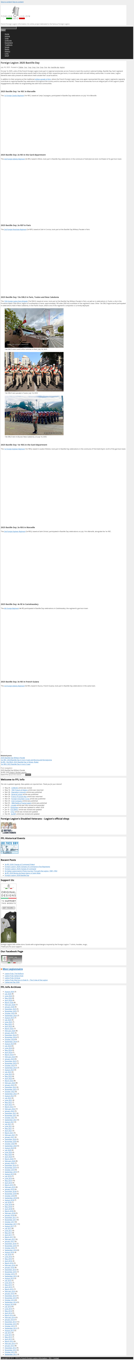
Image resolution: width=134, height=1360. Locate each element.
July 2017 (8, 1228)
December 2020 (10, 1139)
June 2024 (8, 1048)
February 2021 (10, 1135)
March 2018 (9, 1211)
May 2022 (8, 1102)
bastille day (55, 67)
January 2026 (9, 1007)
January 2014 (9, 1320)
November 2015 (10, 1272)
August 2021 (9, 1122)
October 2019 (10, 1170)
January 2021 (9, 1137)
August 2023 (9, 1070)
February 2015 (10, 1291)
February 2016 (10, 1265)
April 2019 (8, 1183)
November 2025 (10, 1011)
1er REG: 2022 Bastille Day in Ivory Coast (15, 764)
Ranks (7, 49)
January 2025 (9, 1033)
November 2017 (10, 1220)
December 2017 (10, 1217)
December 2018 (10, 1191)
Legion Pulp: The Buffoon (14, 973)
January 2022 (9, 1111)
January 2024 (9, 1059)
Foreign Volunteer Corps (20, 799)
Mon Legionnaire (13, 969)
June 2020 (8, 1152)
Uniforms (8, 40)
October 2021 (10, 1118)
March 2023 (9, 1081)
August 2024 (9, 1044)
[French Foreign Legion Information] (15, 18)
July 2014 (8, 1307)
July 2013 (8, 1333)
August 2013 (9, 1330)
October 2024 (10, 1039)
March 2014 (9, 1315)
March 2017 (9, 1237)
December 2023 (10, 1061)
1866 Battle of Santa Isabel (21, 803)
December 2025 (10, 1009)
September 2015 (11, 1276)
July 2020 (8, 1150)
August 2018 (9, 1200)
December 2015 (10, 1270)
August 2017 (9, 1226)
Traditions (8, 45)
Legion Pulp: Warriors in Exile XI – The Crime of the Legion (26, 980)
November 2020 (10, 1141)
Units (7, 38)
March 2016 (9, 1263)
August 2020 (9, 1148)
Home (7, 34)
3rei (45, 67)
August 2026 (9, 992)
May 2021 (8, 1128)
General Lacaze (16, 794)
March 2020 (9, 1159)
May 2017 (8, 1233)
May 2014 (8, 1311)
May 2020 (8, 1154)
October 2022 (10, 1091)
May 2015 (8, 1285)
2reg (34, 67)
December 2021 (10, 1113)
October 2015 (10, 1274)
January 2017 (9, 1241)
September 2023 (11, 1068)
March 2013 (9, 1341)
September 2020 (11, 1146)
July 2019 (8, 1176)
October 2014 (10, 1300)
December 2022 (10, 1087)
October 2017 (10, 1222)
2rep (41, 67)
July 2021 (8, 1124)
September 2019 (11, 1172)
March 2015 (9, 1289)
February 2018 (10, 1213)
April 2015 (8, 1287)
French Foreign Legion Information (34, 1358)
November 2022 (10, 1089)
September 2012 (11, 1354)
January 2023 (9, 1085)
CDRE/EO (14, 788)
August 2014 (9, 1304)
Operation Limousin (18, 792)
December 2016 (10, 1244)
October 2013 (10, 1326)
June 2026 (8, 996)
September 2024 (11, 1042)
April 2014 (8, 1313)
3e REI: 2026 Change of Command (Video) (20, 864)
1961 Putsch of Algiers (19, 790)
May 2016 (8, 1259)
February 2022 (10, 1109)
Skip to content (6, 2)
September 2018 (11, 1198)
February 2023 (10, 1083)
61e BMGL (14, 809)
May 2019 (8, 1181)
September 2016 (11, 1250)
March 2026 (9, 1002)
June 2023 (8, 1074)
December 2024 (10, 1035)
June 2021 (8, 1126)
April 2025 (8, 1026)
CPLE (12, 812)
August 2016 (9, 1252)
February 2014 (10, 1317)
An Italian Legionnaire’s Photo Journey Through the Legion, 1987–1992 (31, 871)
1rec (25, 67)
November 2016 (10, 1246)
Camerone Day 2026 (12, 982)
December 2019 (10, 1165)
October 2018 (10, 1196)
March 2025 (9, 1028)
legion (62, 67)
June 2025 (8, 1022)
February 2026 (10, 1005)
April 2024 (8, 1052)
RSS (50, 1358)
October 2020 (10, 1144)
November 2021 (10, 1115)
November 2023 (10, 1063)
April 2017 (8, 1235)
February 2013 (10, 1343)
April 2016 (8, 1261)
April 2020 (8, 1157)
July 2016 (8, 1254)
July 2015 (8, 1280)
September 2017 (11, 1224)
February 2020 (10, 1161)
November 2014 (10, 1298)
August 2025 (9, 1018)
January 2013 (9, 1346)
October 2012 (10, 1352)
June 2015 (8, 1283)
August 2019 (9, 1174)
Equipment (9, 43)
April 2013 (8, 1339)
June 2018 (8, 1204)
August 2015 (9, 1278)
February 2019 (10, 1187)
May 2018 (8, 1207)
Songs (7, 47)
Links (7, 54)
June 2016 (8, 1257)
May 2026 (8, 998)
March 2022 (9, 1107)
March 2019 (9, 1185)
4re (49, 67)
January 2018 (9, 1215)
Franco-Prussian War (19, 796)
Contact (56, 1358)
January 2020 (9, 1163)
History (7, 51)
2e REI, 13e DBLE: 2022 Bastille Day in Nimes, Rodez (20, 762)
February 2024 (10, 1057)
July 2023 (8, 1072)
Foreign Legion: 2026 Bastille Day (17, 875)
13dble (20, 67)
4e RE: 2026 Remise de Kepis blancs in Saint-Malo (23, 873)
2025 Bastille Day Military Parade (13, 758)
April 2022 (8, 1105)
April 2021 (8, 1131)
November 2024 (10, 1037)
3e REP (13, 814)
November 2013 (10, 1324)
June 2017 (8, 1230)
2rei (37, 67)
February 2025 (10, 1031)
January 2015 (9, 1293)
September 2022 (11, 1094)
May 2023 (8, 1076)
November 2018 (10, 1194)
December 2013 (10, 1322)
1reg (29, 67)
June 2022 (8, 1100)
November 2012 (10, 1350)
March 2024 (9, 1055)
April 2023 (8, 1078)
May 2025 (8, 1024)
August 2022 (9, 1096)
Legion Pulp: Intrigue (12, 978)
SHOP (7, 56)
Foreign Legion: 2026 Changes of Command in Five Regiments (27, 867)
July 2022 (8, 1098)
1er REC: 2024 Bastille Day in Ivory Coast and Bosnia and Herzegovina (26, 760)
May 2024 (8, 1050)
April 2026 (8, 1000)
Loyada (13, 805)
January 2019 (9, 1189)
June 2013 (8, 1335)
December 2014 (10, 1296)
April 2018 (8, 1209)
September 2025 (11, 1015)
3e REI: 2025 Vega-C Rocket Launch (13, 772)
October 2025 (10, 1013)
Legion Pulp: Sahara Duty (14, 976)
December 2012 (10, 1348)
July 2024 (8, 1046)
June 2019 (8, 1178)
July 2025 (8, 1020)
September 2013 (11, 1328)
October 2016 (10, 1248)
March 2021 (9, 1133)
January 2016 (9, 1267)
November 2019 (10, 1167)
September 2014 (11, 1302)
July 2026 (8, 994)
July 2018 (8, 1202)
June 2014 (8, 1309)
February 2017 (10, 1239)
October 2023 (10, 1065)
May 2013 (8, 1337)
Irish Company (16, 801)
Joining (7, 36)
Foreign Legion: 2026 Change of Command (20, 869)
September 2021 (11, 1120)
